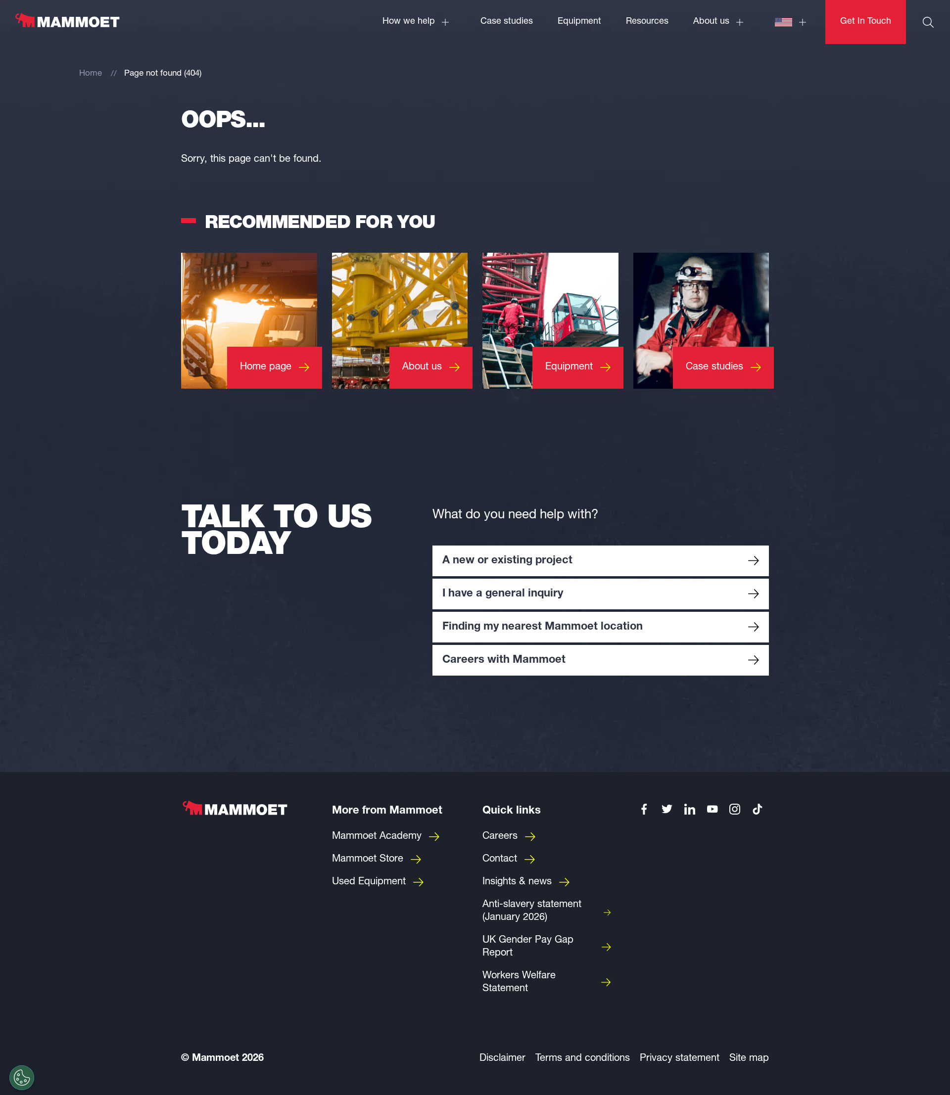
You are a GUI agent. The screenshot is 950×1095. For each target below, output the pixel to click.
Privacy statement (679, 1059)
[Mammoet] (67, 25)
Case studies (506, 21)
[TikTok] (757, 809)
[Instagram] (735, 809)
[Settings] (21, 1077)
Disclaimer (502, 1059)
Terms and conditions (582, 1059)
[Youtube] (712, 809)
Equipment (579, 21)
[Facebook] (644, 809)
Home (90, 74)
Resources (647, 21)
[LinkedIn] (689, 809)
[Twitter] (667, 809)
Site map (749, 1059)
